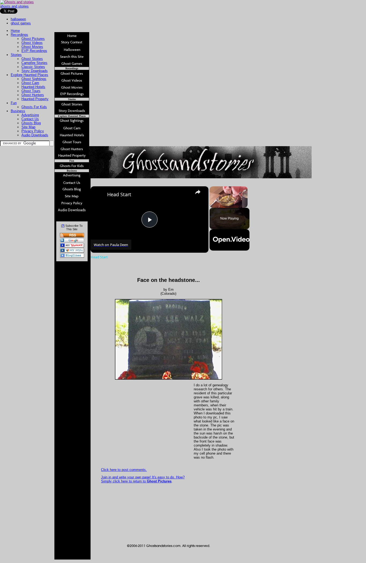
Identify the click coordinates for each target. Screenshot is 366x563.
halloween (18, 19)
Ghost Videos (32, 43)
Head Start (119, 194)
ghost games (21, 23)
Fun (14, 103)
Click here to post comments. (124, 470)
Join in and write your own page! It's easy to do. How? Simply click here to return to (143, 479)
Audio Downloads (34, 135)
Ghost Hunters (32, 95)
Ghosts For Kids (34, 107)
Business (18, 111)
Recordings (19, 35)
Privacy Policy (32, 131)
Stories (16, 55)
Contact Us (30, 119)
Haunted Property (34, 99)
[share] (198, 192)
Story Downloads (34, 71)
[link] (99, 195)
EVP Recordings (34, 51)
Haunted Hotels (33, 87)
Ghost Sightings (33, 79)
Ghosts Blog (31, 123)
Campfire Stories (34, 63)
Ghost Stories (32, 59)
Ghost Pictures (33, 39)
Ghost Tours (30, 91)
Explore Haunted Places (29, 75)
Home (15, 31)
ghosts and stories (14, 6)
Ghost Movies (32, 47)
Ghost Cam (30, 83)
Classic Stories (33, 67)
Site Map (28, 127)
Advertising (30, 115)
